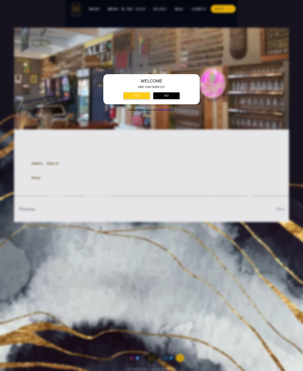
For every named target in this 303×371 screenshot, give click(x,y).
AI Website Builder (165, 110)
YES (137, 95)
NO (166, 95)
